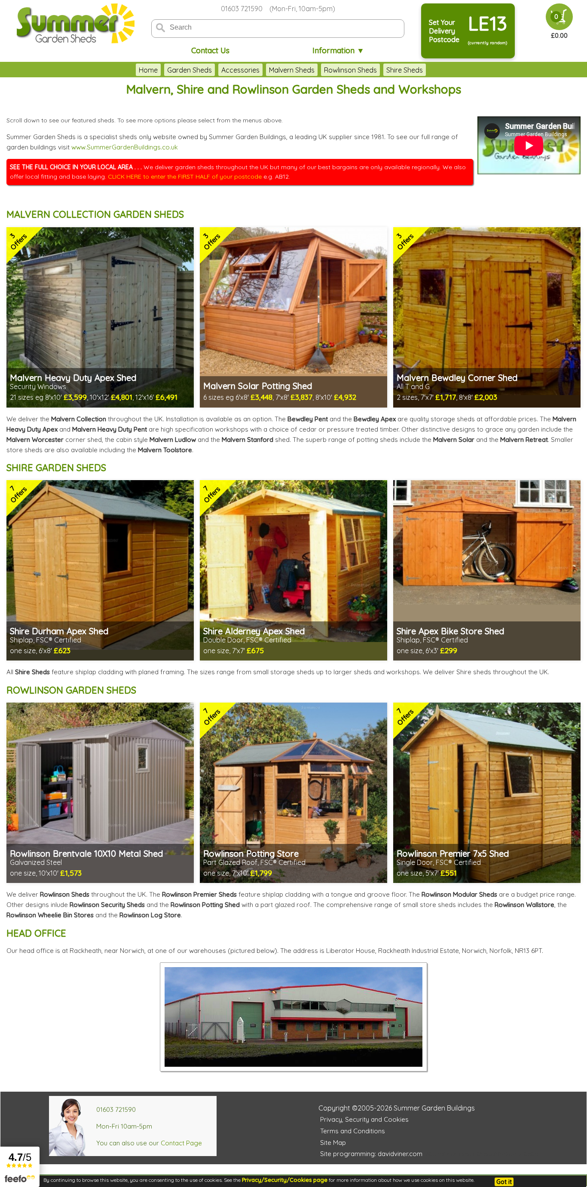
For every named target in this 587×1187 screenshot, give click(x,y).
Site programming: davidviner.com (371, 1154)
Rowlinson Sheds (350, 70)
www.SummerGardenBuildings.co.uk (124, 147)
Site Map (333, 1142)
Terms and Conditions (352, 1131)
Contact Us (210, 50)
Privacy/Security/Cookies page (284, 1179)
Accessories (240, 70)
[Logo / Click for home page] (74, 24)
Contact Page (181, 1143)
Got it (504, 1182)
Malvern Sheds (292, 70)
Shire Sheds (404, 70)
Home (148, 70)
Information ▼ (338, 50)
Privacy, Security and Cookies (364, 1119)
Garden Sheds (189, 70)
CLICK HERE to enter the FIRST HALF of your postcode (185, 176)
